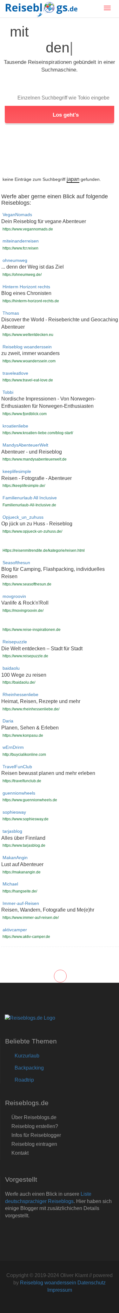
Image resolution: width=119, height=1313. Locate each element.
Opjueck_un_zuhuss (23, 517)
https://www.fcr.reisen (20, 248)
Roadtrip (24, 1080)
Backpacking (29, 1067)
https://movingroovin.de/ (23, 610)
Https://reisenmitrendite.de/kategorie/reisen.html (44, 550)
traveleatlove (15, 373)
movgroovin (14, 596)
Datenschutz (91, 1282)
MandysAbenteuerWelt (25, 445)
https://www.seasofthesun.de (27, 584)
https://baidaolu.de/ (19, 682)
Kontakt (20, 1153)
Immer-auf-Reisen (21, 903)
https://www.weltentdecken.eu (28, 334)
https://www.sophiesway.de (26, 819)
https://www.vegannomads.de (28, 229)
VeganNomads (17, 214)
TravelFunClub (17, 766)
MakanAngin (15, 857)
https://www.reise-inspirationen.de (32, 629)
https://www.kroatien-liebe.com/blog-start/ (38, 433)
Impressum (59, 1290)
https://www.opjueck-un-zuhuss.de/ (32, 531)
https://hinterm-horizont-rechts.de (31, 301)
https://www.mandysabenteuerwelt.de (35, 459)
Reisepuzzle (15, 641)
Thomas (11, 313)
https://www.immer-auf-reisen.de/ (31, 917)
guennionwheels (19, 793)
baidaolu (11, 668)
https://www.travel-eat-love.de (28, 380)
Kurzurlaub (27, 1055)
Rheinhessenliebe (20, 694)
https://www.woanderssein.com (29, 361)
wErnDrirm (13, 747)
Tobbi (8, 392)
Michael (10, 884)
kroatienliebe (15, 426)
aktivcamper (15, 929)
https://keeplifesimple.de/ (24, 485)
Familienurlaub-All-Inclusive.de (29, 505)
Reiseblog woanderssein (27, 347)
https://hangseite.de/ (20, 891)
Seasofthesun (16, 562)
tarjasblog (12, 831)
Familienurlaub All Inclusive (30, 498)
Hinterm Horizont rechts (26, 286)
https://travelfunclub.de (22, 781)
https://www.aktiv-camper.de (26, 936)
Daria (8, 721)
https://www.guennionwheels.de (30, 800)
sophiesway (14, 812)
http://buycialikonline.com (24, 754)
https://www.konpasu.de (23, 735)
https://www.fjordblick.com (25, 414)
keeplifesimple (17, 471)
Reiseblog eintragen (34, 1144)
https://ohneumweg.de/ (22, 274)
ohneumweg (15, 260)
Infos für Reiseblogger (36, 1135)
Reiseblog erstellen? (34, 1126)
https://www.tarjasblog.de (24, 845)
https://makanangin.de (22, 872)
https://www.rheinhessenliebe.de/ (31, 709)
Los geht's (65, 115)
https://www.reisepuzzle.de (25, 656)
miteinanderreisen (21, 241)
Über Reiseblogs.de (33, 1117)
